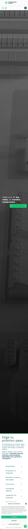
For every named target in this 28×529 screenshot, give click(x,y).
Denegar (14, 520)
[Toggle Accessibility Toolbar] (25, 526)
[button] (26, 503)
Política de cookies (9, 527)
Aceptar (14, 517)
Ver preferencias (14, 524)
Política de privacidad (17, 527)
